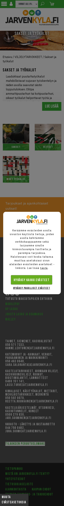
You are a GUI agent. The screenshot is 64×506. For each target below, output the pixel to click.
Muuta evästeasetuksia (14, 499)
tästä (44, 268)
